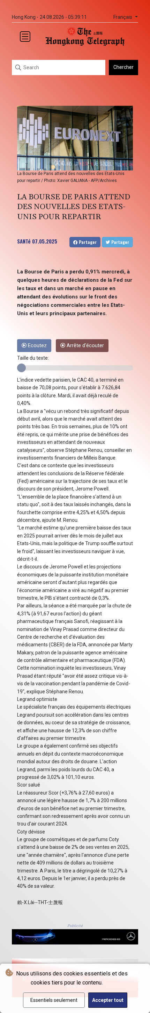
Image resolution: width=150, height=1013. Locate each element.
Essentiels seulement (53, 1000)
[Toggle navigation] (25, 36)
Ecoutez (37, 346)
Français (123, 17)
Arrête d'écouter (84, 346)
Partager (87, 242)
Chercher (123, 67)
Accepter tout (107, 1000)
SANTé (24, 241)
